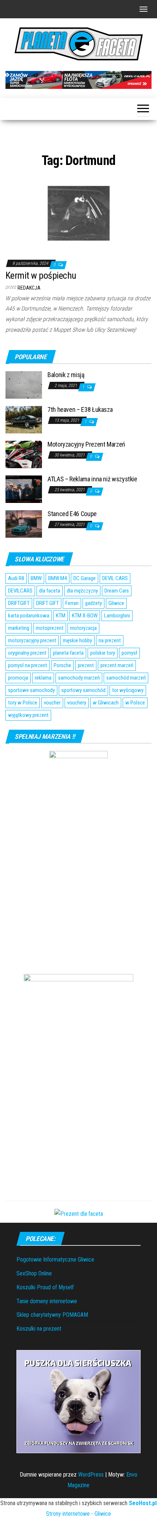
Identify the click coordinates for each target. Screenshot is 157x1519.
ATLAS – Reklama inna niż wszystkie (92, 479)
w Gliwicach (106, 702)
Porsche (62, 665)
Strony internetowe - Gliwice (78, 1513)
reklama (43, 677)
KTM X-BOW (84, 615)
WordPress (91, 1474)
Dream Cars (116, 590)
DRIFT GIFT (47, 603)
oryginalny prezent (27, 653)
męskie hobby (77, 640)
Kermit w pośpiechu (40, 275)
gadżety (93, 603)
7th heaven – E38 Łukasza (79, 409)
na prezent (110, 640)
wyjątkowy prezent (28, 715)
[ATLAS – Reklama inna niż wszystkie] (23, 488)
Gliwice (116, 603)
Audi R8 (16, 578)
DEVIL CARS (115, 578)
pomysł (129, 653)
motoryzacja (83, 628)
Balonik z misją (66, 375)
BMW (36, 578)
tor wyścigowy (127, 690)
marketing (18, 628)
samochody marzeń (79, 677)
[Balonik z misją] (23, 384)
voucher (52, 702)
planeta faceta (68, 653)
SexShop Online (34, 1273)
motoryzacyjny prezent (32, 640)
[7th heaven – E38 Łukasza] (23, 419)
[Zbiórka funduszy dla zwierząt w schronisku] (78, 1401)
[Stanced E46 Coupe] (23, 523)
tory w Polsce (22, 702)
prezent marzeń (116, 665)
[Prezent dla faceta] (78, 1213)
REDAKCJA (29, 288)
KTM (60, 615)
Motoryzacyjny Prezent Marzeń (86, 444)
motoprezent (50, 628)
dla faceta (49, 590)
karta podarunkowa (28, 615)
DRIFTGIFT (19, 603)
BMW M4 (57, 578)
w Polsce (135, 702)
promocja (18, 677)
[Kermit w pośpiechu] (78, 212)
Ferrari (71, 603)
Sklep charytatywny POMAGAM (52, 1314)
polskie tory (102, 653)
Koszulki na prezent (38, 1328)
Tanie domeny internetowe (46, 1301)
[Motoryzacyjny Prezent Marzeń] (23, 453)
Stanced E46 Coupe (72, 514)
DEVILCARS (20, 590)
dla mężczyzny (82, 590)
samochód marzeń (126, 677)
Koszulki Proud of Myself (45, 1287)
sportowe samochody (31, 690)
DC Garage (84, 578)
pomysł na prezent (27, 665)
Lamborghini (117, 615)
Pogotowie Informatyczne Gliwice (55, 1259)
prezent (86, 665)
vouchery (76, 702)
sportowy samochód (83, 690)
